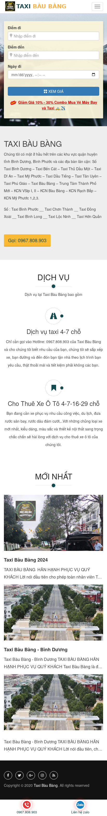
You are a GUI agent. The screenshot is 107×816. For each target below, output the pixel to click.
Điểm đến (16, 47)
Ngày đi (14, 66)
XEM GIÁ (55, 91)
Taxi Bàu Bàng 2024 (26, 559)
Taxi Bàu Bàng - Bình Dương (36, 649)
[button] (97, 6)
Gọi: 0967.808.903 (27, 240)
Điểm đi (14, 27)
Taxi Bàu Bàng (46, 785)
